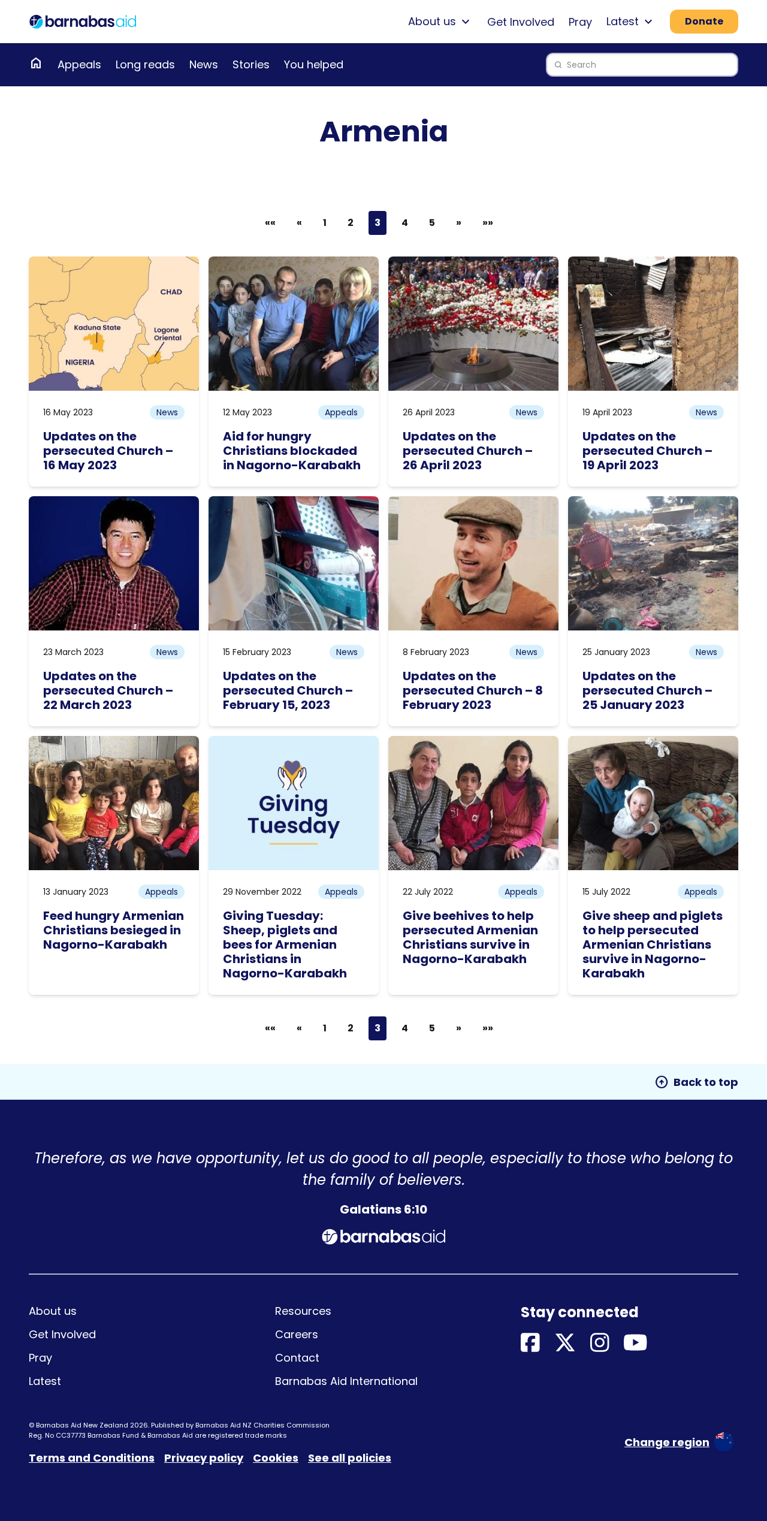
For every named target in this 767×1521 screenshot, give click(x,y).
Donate (704, 21)
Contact (297, 1357)
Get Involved (520, 21)
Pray (580, 21)
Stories (251, 64)
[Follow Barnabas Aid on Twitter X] (565, 1343)
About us (53, 1310)
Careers (296, 1334)
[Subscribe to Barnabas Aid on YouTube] (635, 1343)
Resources (303, 1310)
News (203, 64)
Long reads (145, 64)
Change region (666, 1442)
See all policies (349, 1457)
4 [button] (404, 223)
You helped (313, 64)
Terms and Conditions (92, 1457)
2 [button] (351, 223)
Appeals (79, 64)
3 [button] (378, 223)
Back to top (696, 1082)
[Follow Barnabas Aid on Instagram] (599, 1343)
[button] (299, 223)
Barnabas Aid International (346, 1381)
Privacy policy (203, 1457)
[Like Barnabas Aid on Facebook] (530, 1343)
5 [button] (432, 223)
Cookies (275, 1457)
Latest (45, 1381)
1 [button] (325, 223)
